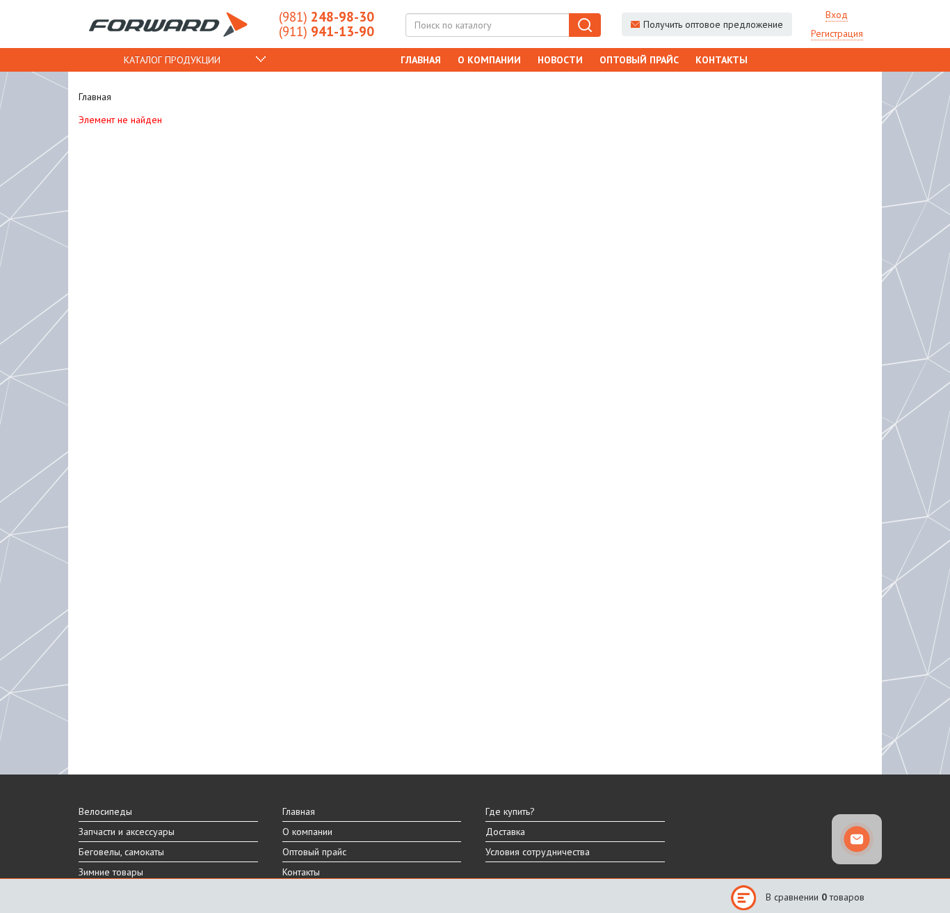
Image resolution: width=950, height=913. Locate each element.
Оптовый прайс (639, 60)
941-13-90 (326, 31)
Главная (421, 60)
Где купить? (510, 811)
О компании (489, 60)
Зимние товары (111, 872)
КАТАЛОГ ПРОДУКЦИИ (172, 60)
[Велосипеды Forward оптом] (168, 24)
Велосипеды (105, 811)
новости (560, 60)
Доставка (505, 831)
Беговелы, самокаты (121, 851)
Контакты (721, 60)
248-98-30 (326, 16)
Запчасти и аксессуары (127, 831)
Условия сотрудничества (537, 851)
